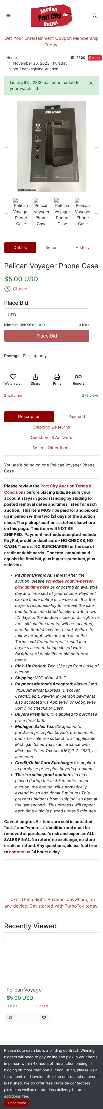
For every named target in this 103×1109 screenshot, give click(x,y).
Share (35, 383)
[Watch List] (44, 1017)
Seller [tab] (51, 247)
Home (11, 57)
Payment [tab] (76, 416)
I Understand (16, 1103)
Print (57, 383)
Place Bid (46, 336)
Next (96, 146)
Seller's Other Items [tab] (51, 447)
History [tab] (83, 247)
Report (78, 383)
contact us (19, 851)
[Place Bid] (10, 1017)
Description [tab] (29, 416)
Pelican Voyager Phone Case (25, 992)
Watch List (13, 383)
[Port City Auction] (51, 15)
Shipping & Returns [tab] (51, 427)
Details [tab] (20, 247)
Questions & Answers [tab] (51, 437)
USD (12, 314)
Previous (7, 146)
